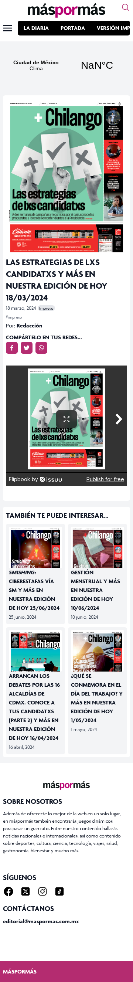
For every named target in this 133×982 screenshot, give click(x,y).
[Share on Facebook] (12, 348)
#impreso (14, 317)
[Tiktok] (59, 891)
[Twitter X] (25, 891)
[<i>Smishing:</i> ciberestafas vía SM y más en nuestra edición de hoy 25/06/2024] (35, 561)
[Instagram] (42, 891)
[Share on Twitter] (27, 348)
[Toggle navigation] (7, 28)
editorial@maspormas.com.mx (41, 921)
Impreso (46, 308)
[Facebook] (8, 891)
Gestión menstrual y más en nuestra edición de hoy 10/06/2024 (95, 590)
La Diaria (36, 27)
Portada (73, 27)
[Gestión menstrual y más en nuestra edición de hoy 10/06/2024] (97, 561)
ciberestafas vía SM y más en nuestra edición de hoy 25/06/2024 (34, 590)
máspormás (20, 971)
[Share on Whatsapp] (41, 348)
